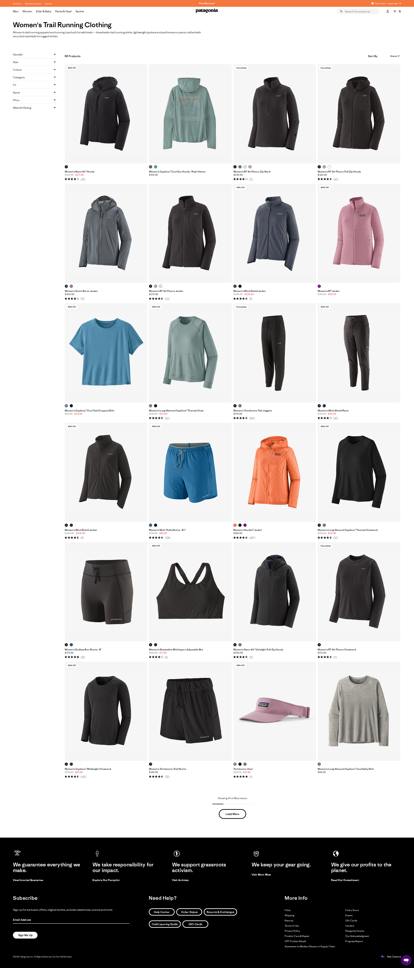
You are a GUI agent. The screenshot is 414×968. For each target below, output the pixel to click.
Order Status (189, 912)
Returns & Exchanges (220, 912)
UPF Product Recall (295, 941)
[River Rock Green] (240, 405)
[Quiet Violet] (250, 166)
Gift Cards (195, 924)
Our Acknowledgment (357, 936)
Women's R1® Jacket (329, 291)
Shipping (289, 915)
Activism (17, 3)
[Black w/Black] (240, 525)
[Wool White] (245, 166)
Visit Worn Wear (261, 874)
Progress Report (354, 941)
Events (349, 915)
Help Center (162, 912)
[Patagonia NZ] (207, 11)
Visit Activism (180, 880)
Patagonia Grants (354, 930)
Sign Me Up (25, 935)
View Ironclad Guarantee (28, 880)
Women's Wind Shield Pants (333, 410)
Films (287, 910)
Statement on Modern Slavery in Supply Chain (310, 946)
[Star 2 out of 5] (69, 179)
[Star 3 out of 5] (72, 179)
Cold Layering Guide (165, 924)
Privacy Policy (292, 930)
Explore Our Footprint (106, 880)
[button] (35, 54)
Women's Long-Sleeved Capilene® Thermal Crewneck (348, 530)
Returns (289, 920)
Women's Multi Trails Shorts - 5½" (167, 530)
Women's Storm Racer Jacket (81, 291)
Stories (48, 3)
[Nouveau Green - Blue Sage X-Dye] (150, 166)
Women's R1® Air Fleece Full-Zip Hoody (339, 171)
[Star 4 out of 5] (75, 179)
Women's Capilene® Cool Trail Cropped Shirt (89, 410)
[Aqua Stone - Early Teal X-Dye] (155, 166)
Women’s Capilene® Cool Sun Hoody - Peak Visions (177, 171)
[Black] (66, 166)
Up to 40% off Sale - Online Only (207, 3)
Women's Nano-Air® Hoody (79, 171)
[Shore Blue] (240, 166)
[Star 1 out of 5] (66, 179)
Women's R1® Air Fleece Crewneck (337, 649)
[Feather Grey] (319, 764)
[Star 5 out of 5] (78, 179)
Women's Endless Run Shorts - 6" (83, 649)
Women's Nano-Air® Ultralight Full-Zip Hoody (258, 649)
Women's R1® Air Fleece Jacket (166, 291)
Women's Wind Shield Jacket (249, 291)
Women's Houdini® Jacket (247, 530)
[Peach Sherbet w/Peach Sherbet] (235, 525)
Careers (349, 925)
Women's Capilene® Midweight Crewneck (88, 769)
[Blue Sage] (150, 405)
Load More (232, 814)
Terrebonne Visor (243, 769)
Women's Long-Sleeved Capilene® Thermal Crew (176, 410)
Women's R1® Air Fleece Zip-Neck (252, 171)
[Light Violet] (71, 286)
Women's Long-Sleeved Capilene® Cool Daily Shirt (346, 769)
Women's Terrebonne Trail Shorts (167, 769)
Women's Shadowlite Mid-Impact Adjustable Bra (176, 649)
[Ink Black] (71, 405)
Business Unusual (33, 3)
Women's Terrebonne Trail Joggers (252, 410)
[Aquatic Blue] (150, 525)
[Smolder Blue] (66, 286)
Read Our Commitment (345, 880)
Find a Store (352, 910)
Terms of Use (292, 925)
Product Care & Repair (297, 936)
